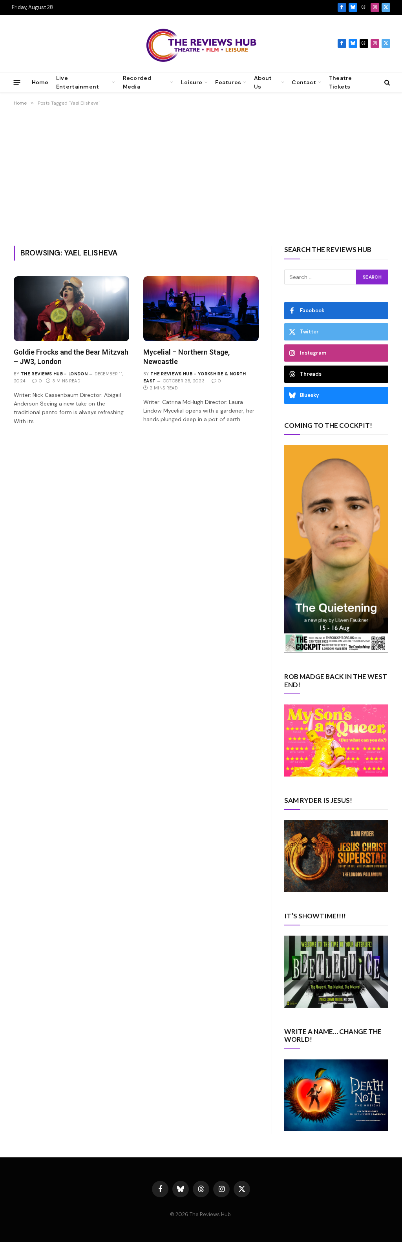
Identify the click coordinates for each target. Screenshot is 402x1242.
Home (40, 82)
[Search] (386, 82)
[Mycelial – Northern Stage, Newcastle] (201, 308)
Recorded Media (137, 82)
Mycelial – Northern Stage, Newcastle (186, 357)
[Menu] (17, 82)
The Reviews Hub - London (54, 374)
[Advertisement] (201, 174)
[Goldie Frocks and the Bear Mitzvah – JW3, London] (71, 308)
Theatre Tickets (340, 82)
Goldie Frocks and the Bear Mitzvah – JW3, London (71, 357)
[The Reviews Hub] (201, 43)
